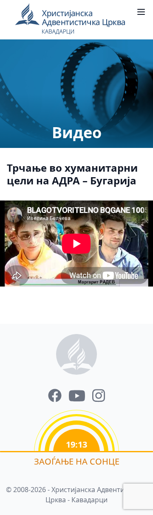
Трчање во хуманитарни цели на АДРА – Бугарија (72, 174)
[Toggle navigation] (141, 12)
